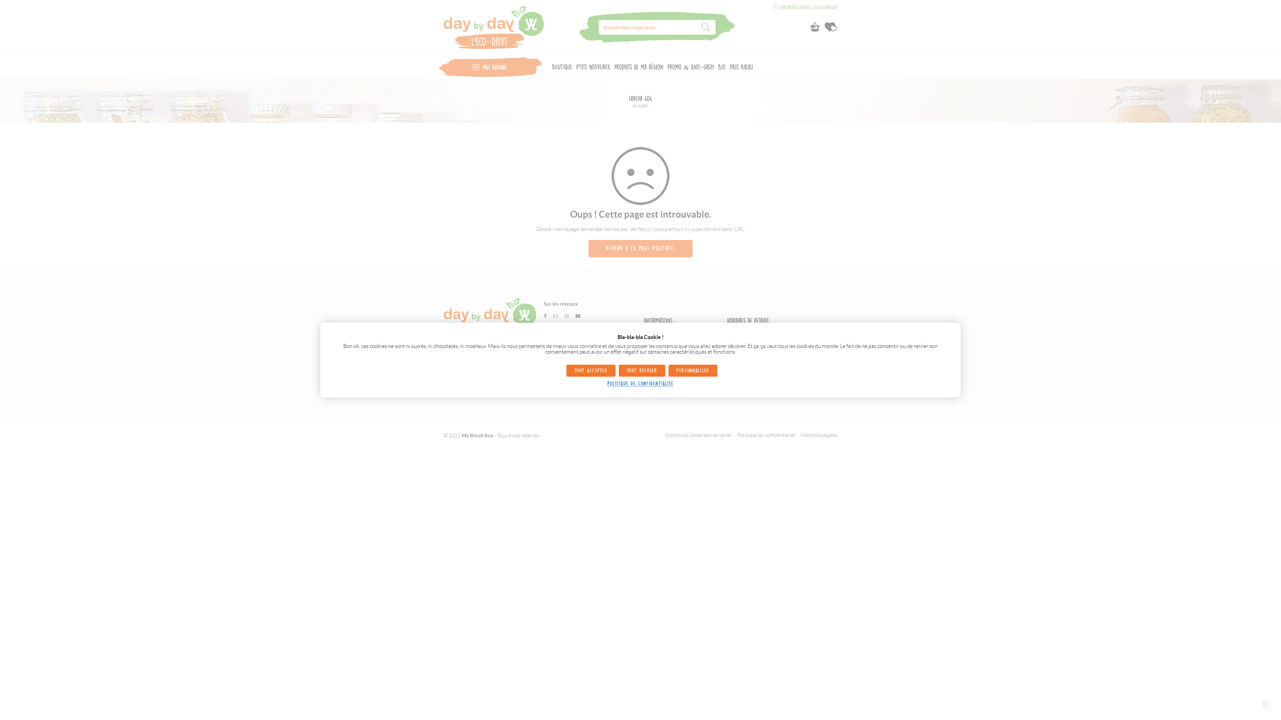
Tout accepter (590, 370)
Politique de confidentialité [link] (640, 384)
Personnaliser (693, 370)
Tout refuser (642, 370)
